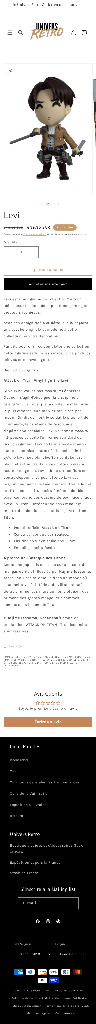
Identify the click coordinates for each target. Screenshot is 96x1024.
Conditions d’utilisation (72, 998)
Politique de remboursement (66, 990)
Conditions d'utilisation (29, 793)
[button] (9, 32)
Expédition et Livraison (29, 805)
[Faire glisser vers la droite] (58, 203)
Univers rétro (31, 990)
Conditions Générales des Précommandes (45, 782)
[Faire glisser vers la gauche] (37, 203)
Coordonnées (64, 1013)
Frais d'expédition (34, 234)
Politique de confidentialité (31, 998)
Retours (16, 816)
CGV (13, 771)
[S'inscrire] (72, 903)
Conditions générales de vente (68, 1005)
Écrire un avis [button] (48, 721)
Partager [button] (16, 646)
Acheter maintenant (48, 284)
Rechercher (19, 760)
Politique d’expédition (26, 1005)
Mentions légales (39, 1013)
